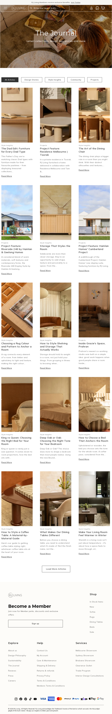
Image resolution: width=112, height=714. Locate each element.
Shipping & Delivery (46, 665)
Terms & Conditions (46, 680)
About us (12, 650)
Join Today (75, 2)
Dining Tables (96, 622)
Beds (92, 627)
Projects (95, 80)
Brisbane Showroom (85, 660)
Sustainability (14, 660)
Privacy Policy (43, 676)
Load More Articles (56, 569)
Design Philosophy (17, 655)
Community (76, 80)
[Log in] (91, 8)
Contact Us (42, 650)
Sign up (35, 623)
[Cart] (103, 8)
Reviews (12, 670)
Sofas (92, 612)
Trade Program (83, 670)
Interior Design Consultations (90, 676)
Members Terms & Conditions (51, 686)
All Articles (10, 80)
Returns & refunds (45, 670)
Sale (92, 632)
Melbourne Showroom (86, 650)
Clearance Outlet (84, 665)
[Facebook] (21, 699)
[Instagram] (16, 699)
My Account (42, 655)
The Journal (13, 665)
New (92, 607)
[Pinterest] (25, 699)
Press (11, 676)
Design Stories (32, 80)
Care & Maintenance (47, 660)
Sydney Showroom (85, 655)
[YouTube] (35, 699)
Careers (12, 680)
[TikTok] (30, 699)
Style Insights (54, 80)
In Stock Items (96, 602)
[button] (5, 8)
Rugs (92, 617)
